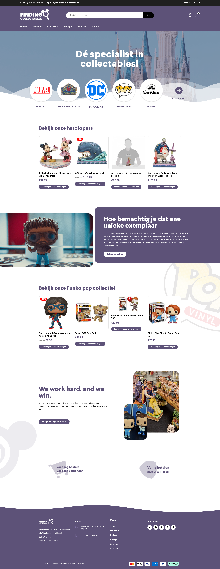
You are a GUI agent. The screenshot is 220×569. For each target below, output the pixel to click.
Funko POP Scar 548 (85, 333)
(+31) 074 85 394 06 (33, 3)
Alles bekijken (179, 98)
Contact (186, 3)
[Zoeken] (148, 15)
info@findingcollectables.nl (64, 3)
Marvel (41, 107)
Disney (151, 107)
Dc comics (96, 107)
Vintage (113, 540)
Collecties (115, 535)
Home (112, 526)
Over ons (114, 544)
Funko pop (124, 107)
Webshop (114, 530)
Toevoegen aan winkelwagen (53, 187)
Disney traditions (69, 107)
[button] (197, 15)
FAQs (197, 3)
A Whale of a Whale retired (89, 173)
